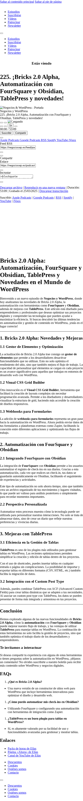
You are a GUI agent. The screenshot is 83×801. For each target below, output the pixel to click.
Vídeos (12, 18)
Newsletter (14, 25)
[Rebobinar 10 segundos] (5, 126)
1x (10, 125)
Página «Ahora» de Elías (23, 752)
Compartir (20, 133)
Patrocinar (14, 22)
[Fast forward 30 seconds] (15, 126)
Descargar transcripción (53, 191)
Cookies (13, 765)
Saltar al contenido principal (17, 1)
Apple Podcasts (10, 140)
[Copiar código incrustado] (1, 182)
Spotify (52, 140)
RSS (44, 140)
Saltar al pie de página (48, 1)
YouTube (63, 140)
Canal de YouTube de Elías (24, 755)
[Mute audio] (1, 126)
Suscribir (6, 133)
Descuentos (15, 762)
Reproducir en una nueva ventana (44, 187)
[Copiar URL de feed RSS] (1, 152)
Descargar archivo (11, 187)
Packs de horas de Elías (22, 748)
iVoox (72, 140)
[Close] (1, 137)
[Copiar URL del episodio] (1, 170)
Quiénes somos (17, 769)
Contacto (13, 772)
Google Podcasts (30, 140)
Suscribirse (14, 15)
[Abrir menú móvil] (1, 33)
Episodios (14, 11)
